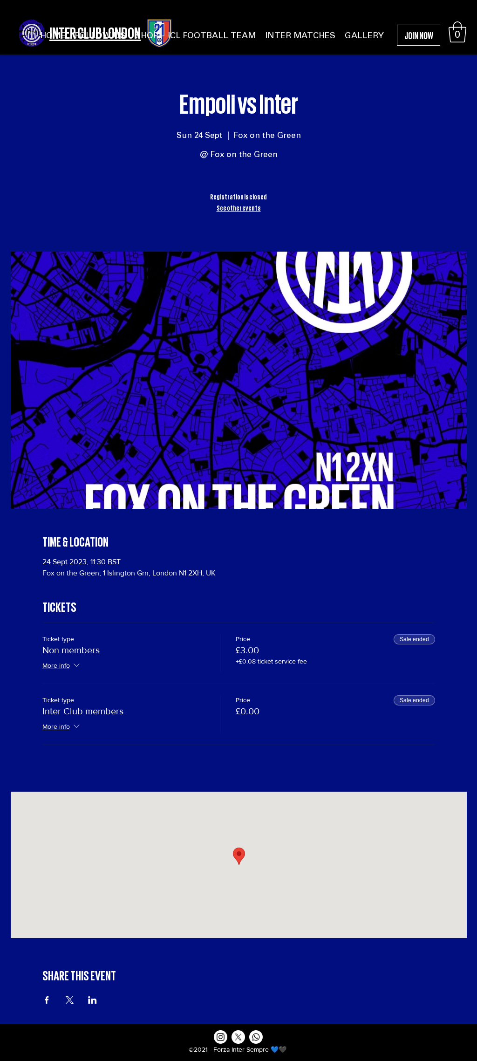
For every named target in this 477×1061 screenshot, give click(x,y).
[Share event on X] (69, 1000)
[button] (457, 31)
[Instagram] (220, 1037)
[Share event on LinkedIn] (92, 1000)
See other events (239, 207)
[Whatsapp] (256, 1037)
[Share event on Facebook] (46, 1000)
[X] (238, 1037)
